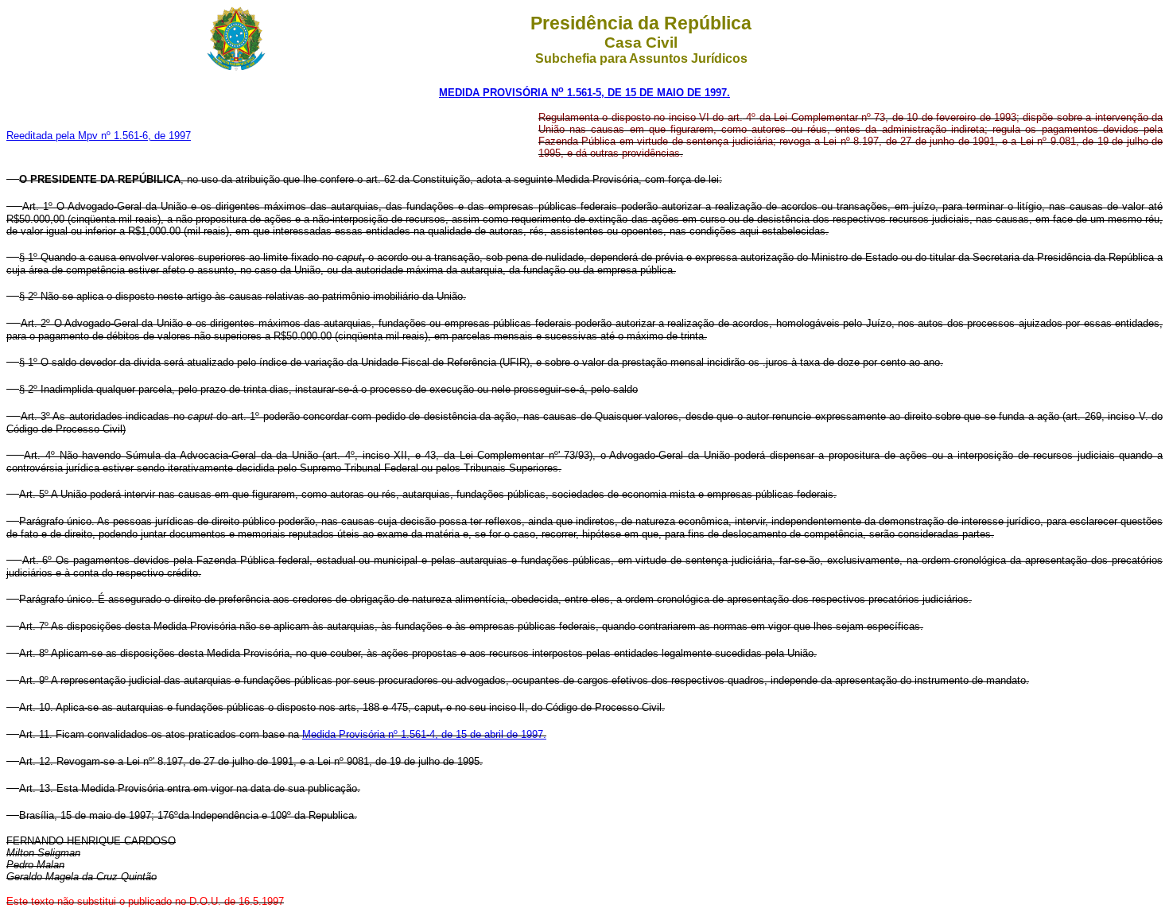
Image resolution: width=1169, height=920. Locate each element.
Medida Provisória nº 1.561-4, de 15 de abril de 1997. (424, 734)
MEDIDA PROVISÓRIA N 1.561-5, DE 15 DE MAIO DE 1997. (584, 93)
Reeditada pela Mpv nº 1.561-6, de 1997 (98, 136)
